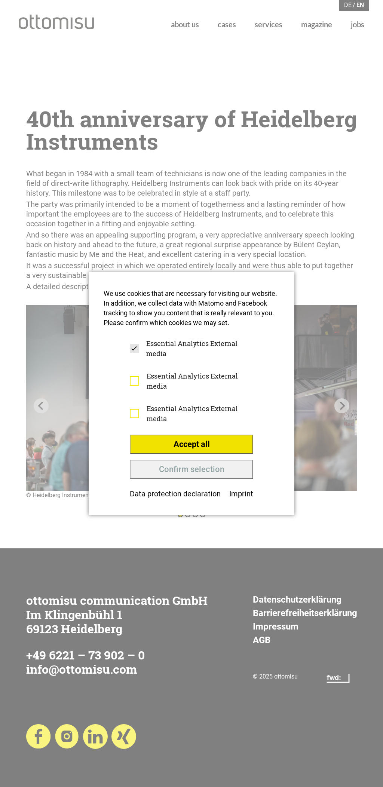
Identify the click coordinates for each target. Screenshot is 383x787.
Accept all (192, 444)
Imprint (241, 493)
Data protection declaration (175, 493)
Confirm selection (191, 469)
